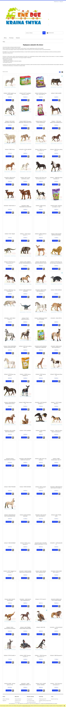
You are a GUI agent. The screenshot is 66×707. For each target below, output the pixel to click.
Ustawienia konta (18, 700)
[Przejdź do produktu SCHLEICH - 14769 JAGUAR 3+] (56, 533)
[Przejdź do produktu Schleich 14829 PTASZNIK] (9, 477)
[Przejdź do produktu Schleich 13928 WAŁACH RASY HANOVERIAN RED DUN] (9, 505)
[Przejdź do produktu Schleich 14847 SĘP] (40, 618)
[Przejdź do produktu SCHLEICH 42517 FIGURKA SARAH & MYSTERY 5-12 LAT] (40, 533)
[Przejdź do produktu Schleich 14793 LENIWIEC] (25, 421)
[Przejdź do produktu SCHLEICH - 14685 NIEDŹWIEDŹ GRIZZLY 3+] (25, 674)
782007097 (27, 703)
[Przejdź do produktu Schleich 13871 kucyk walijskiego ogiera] (25, 168)
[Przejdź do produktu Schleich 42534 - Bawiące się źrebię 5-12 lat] (56, 196)
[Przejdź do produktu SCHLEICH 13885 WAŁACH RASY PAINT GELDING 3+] (56, 477)
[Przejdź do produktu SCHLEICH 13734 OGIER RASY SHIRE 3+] (56, 562)
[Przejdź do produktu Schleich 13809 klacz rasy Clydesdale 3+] (9, 280)
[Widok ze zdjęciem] (60, 72)
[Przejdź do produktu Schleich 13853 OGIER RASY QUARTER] (25, 280)
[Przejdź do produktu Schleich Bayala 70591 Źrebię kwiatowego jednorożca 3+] (40, 112)
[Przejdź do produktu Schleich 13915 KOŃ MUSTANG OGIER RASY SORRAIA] (9, 112)
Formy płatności (29, 698)
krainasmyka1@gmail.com (36, 703)
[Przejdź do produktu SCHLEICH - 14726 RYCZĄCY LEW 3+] (56, 618)
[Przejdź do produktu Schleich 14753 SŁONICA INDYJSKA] (25, 505)
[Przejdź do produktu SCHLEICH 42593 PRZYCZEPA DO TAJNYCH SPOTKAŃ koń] (9, 449)
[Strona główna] (25, 17)
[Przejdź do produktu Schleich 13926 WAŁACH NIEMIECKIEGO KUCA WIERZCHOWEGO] (9, 393)
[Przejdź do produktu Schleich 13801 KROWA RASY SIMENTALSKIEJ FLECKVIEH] (40, 562)
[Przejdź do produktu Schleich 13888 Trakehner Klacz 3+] (40, 224)
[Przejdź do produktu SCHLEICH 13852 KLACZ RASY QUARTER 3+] (9, 168)
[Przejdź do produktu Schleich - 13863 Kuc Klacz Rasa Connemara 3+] (56, 421)
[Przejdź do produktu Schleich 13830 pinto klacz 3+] (56, 365)
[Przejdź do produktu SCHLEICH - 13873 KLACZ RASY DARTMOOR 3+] (25, 590)
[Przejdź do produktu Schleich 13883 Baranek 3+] (56, 646)
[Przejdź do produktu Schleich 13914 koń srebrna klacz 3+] (25, 337)
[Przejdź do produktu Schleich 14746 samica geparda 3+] (25, 533)
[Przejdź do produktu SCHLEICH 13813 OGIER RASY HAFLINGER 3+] (9, 421)
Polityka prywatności (42, 698)
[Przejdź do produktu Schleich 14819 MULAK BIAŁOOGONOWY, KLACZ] (40, 252)
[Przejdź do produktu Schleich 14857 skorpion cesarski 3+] (25, 646)
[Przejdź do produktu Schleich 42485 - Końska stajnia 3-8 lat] (9, 674)
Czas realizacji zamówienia (31, 702)
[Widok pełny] (62, 72)
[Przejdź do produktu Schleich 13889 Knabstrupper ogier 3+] (56, 449)
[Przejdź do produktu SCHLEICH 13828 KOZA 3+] (9, 196)
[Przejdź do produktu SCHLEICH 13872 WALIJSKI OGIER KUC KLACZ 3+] (25, 449)
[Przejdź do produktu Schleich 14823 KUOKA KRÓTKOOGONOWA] (56, 224)
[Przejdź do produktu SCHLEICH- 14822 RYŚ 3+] (56, 309)
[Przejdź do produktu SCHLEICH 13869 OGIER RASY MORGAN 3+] (40, 280)
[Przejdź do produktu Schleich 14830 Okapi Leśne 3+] (25, 393)
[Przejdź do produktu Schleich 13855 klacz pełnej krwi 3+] (56, 140)
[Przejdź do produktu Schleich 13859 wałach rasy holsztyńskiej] (9, 84)
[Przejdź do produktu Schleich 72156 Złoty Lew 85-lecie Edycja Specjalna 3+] (56, 252)
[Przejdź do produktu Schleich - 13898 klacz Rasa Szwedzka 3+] (56, 168)
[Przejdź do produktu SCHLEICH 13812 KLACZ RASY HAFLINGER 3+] (40, 505)
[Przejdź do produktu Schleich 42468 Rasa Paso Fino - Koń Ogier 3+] (40, 84)
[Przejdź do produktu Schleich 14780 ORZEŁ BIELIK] (40, 421)
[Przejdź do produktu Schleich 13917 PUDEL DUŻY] (56, 505)
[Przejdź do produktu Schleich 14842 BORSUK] (56, 280)
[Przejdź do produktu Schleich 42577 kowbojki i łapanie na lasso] (25, 84)
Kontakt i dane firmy (54, 698)
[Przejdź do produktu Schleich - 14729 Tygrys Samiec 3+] (25, 224)
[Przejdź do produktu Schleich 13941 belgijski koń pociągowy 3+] (9, 562)
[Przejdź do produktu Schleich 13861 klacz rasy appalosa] (40, 449)
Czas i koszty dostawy (30, 700)
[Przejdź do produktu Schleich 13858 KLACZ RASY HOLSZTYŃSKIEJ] (40, 309)
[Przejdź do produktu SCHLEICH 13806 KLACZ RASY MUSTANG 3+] (56, 337)
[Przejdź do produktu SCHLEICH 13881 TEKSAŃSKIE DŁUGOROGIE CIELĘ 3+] (25, 196)
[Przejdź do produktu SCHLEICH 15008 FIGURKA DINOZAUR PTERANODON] (25, 562)
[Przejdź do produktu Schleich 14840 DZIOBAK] (25, 477)
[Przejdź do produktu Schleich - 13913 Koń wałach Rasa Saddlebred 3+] (56, 112)
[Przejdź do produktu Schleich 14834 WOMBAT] (9, 533)
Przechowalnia (17, 702)
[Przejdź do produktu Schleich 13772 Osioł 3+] (40, 590)
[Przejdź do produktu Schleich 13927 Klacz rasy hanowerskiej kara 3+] (40, 168)
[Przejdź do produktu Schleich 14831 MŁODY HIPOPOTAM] (9, 590)
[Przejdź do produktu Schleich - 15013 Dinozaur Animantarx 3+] (56, 674)
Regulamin (4, 700)
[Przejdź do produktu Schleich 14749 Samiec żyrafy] (40, 365)
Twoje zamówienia (18, 698)
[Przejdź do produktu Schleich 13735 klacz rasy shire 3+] (9, 365)
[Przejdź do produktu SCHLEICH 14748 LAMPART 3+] (25, 140)
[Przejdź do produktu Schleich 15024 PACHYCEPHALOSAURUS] (9, 618)
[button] (13, 100)
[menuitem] (5, 38)
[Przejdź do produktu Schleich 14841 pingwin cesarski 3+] (40, 477)
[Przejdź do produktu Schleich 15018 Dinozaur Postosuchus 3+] (9, 252)
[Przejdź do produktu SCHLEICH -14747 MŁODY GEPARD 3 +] (40, 393)
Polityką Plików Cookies (26, 705)
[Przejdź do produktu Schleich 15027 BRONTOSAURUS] (25, 309)
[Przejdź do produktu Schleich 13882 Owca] (9, 140)
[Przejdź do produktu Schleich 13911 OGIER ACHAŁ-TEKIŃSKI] (40, 674)
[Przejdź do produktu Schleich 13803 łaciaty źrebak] (40, 196)
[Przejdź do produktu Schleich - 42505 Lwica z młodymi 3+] (25, 365)
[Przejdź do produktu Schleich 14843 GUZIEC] (56, 84)
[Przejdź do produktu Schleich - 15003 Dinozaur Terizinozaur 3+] (40, 646)
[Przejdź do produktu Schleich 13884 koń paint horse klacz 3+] (40, 140)
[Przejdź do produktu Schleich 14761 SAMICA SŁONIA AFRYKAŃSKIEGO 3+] (25, 252)
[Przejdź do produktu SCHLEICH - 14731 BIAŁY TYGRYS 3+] (9, 309)
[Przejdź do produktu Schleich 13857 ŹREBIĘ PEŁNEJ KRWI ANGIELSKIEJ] (25, 618)
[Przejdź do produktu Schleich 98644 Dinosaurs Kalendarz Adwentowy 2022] (25, 112)
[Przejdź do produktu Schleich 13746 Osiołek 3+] (9, 646)
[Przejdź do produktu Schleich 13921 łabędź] (9, 224)
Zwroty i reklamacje (6, 698)
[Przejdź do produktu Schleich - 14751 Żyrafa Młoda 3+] (56, 393)
